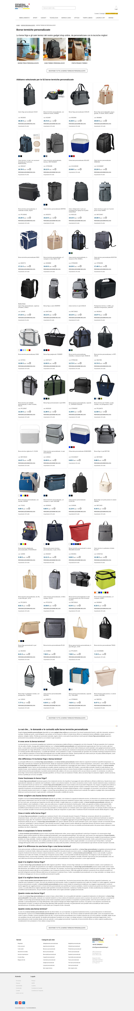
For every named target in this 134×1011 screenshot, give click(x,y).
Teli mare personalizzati (74, 962)
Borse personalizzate (48, 951)
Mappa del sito (21, 960)
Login (116, 9)
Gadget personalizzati (48, 962)
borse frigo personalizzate (44, 753)
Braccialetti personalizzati (49, 954)
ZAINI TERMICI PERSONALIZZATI (54, 63)
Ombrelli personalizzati (74, 946)
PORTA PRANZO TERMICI (79, 63)
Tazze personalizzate (73, 960)
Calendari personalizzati (49, 960)
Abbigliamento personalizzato (50, 943)
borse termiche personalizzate (33, 858)
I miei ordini (21, 949)
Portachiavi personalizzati (74, 949)
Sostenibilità (19, 985)
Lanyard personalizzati (48, 965)
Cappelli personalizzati (49, 957)
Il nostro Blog (21, 957)
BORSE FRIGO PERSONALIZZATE (28, 63)
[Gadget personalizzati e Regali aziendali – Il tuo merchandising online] (22, 6)
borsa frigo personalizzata (48, 825)
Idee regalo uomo (72, 968)
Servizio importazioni (23, 954)
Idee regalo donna (47, 968)
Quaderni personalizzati (74, 954)
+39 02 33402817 (97, 944)
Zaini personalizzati (73, 965)
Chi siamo (18, 980)
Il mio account (21, 946)
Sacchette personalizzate (74, 957)
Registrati (20, 943)
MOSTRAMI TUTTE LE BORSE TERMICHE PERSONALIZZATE (67, 71)
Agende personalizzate (49, 946)
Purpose (18, 983)
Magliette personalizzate (74, 943)
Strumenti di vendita (23, 951)
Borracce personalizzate (49, 949)
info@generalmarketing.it (100, 947)
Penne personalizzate (73, 951)
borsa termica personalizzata (31, 771)
